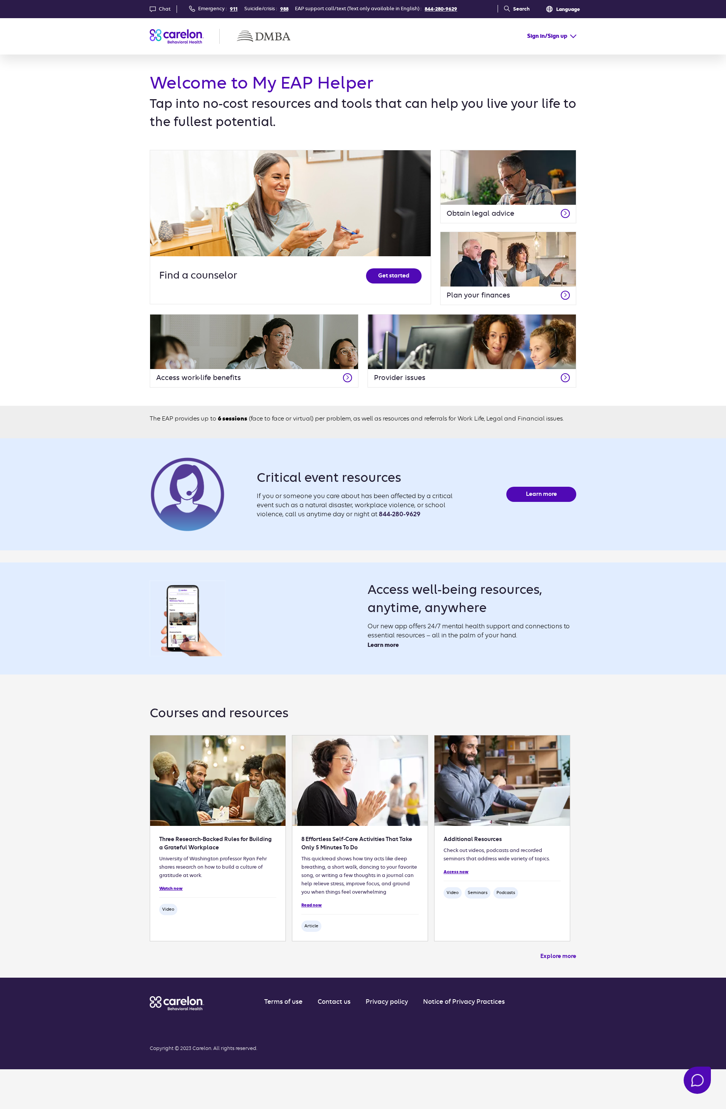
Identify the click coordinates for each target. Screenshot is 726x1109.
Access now (456, 872)
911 (233, 9)
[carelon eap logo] (177, 1003)
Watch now (171, 888)
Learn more (541, 494)
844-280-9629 (441, 9)
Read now (311, 905)
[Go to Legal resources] (565, 213)
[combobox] (551, 36)
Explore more (558, 956)
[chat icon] (697, 1080)
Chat (165, 9)
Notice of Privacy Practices (464, 1002)
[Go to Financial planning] (565, 295)
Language (568, 9)
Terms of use (283, 1002)
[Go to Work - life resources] (347, 377)
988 (284, 9)
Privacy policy (387, 1002)
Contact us (334, 1002)
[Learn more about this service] (565, 377)
